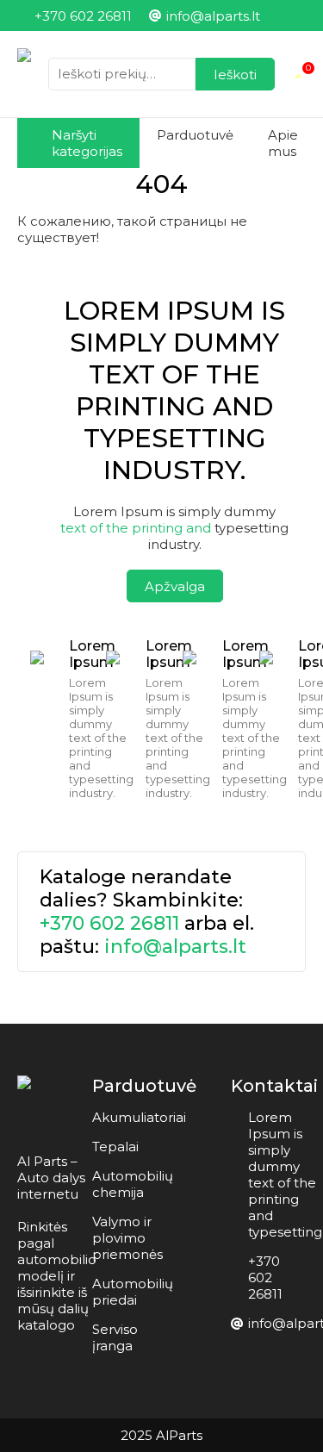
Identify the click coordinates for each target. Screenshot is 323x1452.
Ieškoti (235, 74)
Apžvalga (175, 586)
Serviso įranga (115, 1337)
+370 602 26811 (109, 923)
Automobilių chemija (132, 1184)
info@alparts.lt (175, 946)
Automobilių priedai (132, 1291)
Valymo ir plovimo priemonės (127, 1237)
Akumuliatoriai (139, 1117)
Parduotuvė (195, 135)
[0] (299, 74)
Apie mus (283, 143)
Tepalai (115, 1146)
